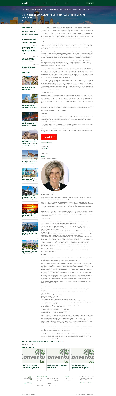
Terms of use (24, 394)
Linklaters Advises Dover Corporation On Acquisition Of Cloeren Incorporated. (80, 367)
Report (48, 146)
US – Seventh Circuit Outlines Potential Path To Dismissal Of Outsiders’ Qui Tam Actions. (29, 235)
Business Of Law (51, 383)
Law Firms (49, 382)
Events (39, 383)
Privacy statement (31, 394)
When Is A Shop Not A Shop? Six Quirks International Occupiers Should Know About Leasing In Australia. (29, 217)
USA (55, 9)
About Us (39, 378)
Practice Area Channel (53, 380)
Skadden (45, 148)
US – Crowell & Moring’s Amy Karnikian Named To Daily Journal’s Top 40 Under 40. (29, 60)
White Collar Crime (49, 9)
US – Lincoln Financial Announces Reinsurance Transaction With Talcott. (31, 367)
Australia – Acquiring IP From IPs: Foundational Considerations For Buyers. (29, 162)
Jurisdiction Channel (52, 378)
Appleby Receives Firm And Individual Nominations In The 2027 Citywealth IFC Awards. (29, 68)
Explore (39, 380)
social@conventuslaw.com (86, 382)
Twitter (28, 383)
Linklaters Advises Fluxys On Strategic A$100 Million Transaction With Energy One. (29, 41)
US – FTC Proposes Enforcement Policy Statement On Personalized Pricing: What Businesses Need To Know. (29, 90)
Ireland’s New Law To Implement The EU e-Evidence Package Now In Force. (29, 198)
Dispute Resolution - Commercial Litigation (35, 9)
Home (23, 9)
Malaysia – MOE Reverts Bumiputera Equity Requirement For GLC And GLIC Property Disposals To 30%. (29, 125)
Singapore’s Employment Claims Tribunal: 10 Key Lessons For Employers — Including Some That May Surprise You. (30, 181)
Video (38, 382)
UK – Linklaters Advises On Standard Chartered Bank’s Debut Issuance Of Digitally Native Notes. (30, 33)
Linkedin (25, 383)
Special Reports (51, 385)
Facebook (31, 383)
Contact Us (40, 385)
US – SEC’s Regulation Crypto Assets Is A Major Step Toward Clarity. (30, 251)
